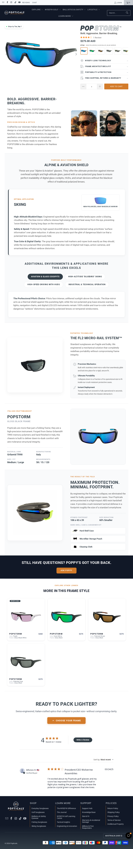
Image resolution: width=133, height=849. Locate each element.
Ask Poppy (66, 570)
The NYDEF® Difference (66, 808)
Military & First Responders (88, 827)
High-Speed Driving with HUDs (43, 284)
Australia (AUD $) (113, 836)
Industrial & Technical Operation (86, 284)
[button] (37, 9)
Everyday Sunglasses (40, 808)
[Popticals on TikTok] (15, 2)
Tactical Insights (63, 822)
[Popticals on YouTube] (19, 2)
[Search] (127, 13)
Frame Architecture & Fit (106, 66)
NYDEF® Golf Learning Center (66, 817)
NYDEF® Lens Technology (106, 61)
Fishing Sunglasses (39, 822)
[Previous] (7, 54)
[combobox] (103, 759)
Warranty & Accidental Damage (91, 821)
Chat (34, 2)
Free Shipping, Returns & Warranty (106, 78)
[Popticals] (15, 13)
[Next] (76, 54)
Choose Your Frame (68, 720)
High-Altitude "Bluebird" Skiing (85, 276)
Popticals (13, 843)
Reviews (26, 2)
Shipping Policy (113, 812)
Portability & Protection (106, 72)
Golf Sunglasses (38, 812)
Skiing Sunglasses (39, 826)
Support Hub (87, 808)
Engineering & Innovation (67, 826)
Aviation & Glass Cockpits (45, 276)
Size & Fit (85, 816)
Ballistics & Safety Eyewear (39, 817)
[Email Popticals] (3, 2)
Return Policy (112, 808)
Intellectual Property (115, 824)
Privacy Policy (113, 816)
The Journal (61, 812)
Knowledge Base (88, 812)
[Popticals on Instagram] (11, 2)
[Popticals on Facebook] (7, 2)
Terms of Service (114, 820)
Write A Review (83, 740)
